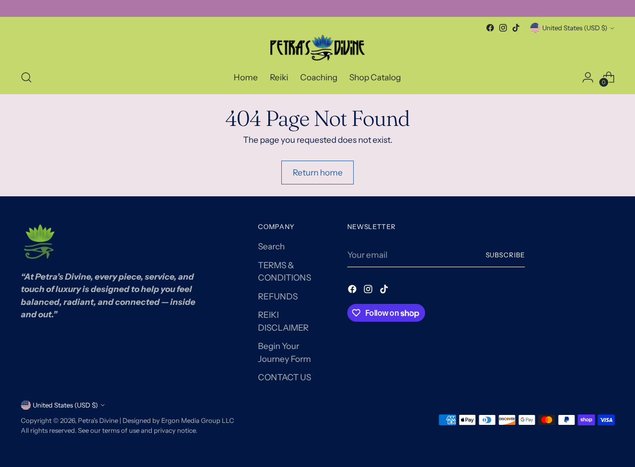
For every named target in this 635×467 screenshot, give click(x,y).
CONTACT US (284, 377)
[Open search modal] (26, 77)
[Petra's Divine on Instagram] (503, 27)
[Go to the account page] (588, 77)
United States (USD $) (574, 28)
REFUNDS (278, 296)
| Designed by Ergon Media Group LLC (176, 420)
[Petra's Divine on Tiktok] (515, 27)
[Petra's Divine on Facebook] (490, 27)
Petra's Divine (98, 420)
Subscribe (505, 255)
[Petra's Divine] (317, 47)
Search (271, 246)
